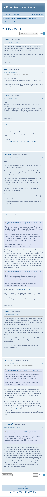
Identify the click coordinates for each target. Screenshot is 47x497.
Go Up (35, 475)
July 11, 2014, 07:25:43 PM (11, 98)
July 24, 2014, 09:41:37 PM (11, 128)
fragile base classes (14, 409)
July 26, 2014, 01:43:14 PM (11, 314)
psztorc (6, 39)
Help (20, 487)
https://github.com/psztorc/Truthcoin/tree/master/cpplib (20, 141)
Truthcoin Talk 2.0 (23, 488)
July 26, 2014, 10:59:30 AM (11, 157)
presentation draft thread (23, 289)
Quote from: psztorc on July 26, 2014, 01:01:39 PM (22, 432)
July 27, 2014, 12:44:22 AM (11, 363)
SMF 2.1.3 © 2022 (17, 491)
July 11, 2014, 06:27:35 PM (11, 72)
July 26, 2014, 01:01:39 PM (11, 218)
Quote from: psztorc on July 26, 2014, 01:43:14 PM (22, 370)
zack (5, 69)
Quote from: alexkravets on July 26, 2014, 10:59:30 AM (24, 223)
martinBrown (8, 360)
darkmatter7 (8, 424)
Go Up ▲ (25, 487)
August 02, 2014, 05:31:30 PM (12, 427)
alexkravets (8, 154)
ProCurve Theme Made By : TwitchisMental (23, 493)
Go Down (34, 33)
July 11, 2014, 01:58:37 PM (11, 42)
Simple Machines (29, 491)
